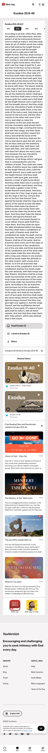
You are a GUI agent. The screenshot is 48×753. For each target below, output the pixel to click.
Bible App (15, 612)
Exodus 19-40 (17, 414)
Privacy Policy (28, 730)
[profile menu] (41, 4)
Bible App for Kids (32, 612)
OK (41, 728)
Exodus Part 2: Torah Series (22, 385)
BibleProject (14, 388)
